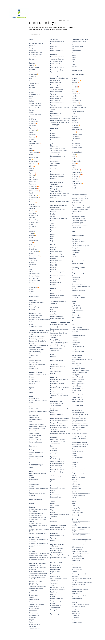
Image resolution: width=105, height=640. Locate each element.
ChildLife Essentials (35, 114)
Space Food (32, 258)
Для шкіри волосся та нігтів (58, 150)
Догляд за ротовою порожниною (60, 118)
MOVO (31, 155)
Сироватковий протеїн (57, 59)
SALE (31, 39)
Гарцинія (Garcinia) (35, 360)
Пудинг (52, 234)
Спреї (31, 324)
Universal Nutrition (34, 280)
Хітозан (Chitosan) (34, 362)
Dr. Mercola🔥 (33, 123)
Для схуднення (55, 163)
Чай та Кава (75, 252)
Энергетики (53, 516)
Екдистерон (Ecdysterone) (37, 578)
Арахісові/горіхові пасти (57, 209)
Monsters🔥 (32, 175)
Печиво (52, 540)
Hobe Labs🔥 (33, 137)
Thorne (31, 267)
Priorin (31, 224)
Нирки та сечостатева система (59, 120)
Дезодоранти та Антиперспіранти (39, 319)
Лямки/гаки (53, 46)
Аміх (30, 78)
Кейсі (52, 369)
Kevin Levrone (33, 161)
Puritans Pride (33, 215)
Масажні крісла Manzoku (80, 321)
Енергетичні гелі (55, 137)
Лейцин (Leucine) (77, 397)
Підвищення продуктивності (80, 589)
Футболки (53, 356)
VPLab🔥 (32, 283)
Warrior (31, 291)
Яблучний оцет (33, 358)
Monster (31, 177)
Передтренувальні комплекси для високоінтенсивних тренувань (38, 545)
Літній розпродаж (35, 499)
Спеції (73, 254)
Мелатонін (32, 626)
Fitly (30, 148)
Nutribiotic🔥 (33, 202)
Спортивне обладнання (36, 302)
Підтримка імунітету (78, 205)
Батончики (54, 172)
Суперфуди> (54, 583)
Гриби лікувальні (55, 113)
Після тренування (56, 360)
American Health (34, 67)
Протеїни (53, 54)
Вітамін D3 (53, 265)
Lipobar (31, 170)
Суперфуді (75, 565)
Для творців (54, 453)
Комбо (31, 390)
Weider (31, 294)
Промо (31, 388)
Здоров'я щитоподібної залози (59, 122)
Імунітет (52, 111)
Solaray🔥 (32, 233)
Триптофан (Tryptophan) (36, 424)
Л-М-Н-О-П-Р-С (76, 308)
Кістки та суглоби (55, 98)
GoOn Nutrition (33, 157)
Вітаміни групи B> (34, 595)
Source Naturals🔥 (34, 251)
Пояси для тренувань (57, 50)
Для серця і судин (77, 200)
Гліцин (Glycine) (34, 437)
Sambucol (32, 231)
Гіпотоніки (32, 549)
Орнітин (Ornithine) (77, 399)
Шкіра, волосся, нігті (56, 96)
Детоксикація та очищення (80, 225)
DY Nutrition (32, 126)
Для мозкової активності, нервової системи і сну (58, 155)
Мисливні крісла (78, 74)
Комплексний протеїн (57, 57)
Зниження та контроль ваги (39, 330)
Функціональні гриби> (36, 588)
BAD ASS (32, 87)
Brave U (31, 96)
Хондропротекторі (34, 624)
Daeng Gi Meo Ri (34, 121)
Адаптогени (54, 581)
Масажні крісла (77, 70)
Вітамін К (53, 267)
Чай (51, 238)
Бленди (31, 48)
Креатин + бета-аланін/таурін (38, 533)
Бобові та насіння (77, 257)
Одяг (52, 354)
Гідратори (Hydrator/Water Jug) (59, 193)
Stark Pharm (33, 260)
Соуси (73, 48)
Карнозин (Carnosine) (35, 442)
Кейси (31, 304)
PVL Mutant (32, 226)
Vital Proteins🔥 (34, 287)
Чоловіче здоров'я (56, 91)
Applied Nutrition (34, 83)
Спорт (31, 471)
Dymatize (32, 128)
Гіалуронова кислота (35, 602)
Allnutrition (32, 69)
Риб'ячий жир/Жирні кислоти (59, 78)
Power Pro (32, 217)
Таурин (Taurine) (34, 417)
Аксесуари (33, 300)
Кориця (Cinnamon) (35, 351)
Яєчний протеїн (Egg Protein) (59, 70)
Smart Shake (33, 249)
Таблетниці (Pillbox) (56, 191)
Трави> (31, 597)
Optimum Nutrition (34, 206)
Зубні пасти (32, 57)
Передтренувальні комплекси (38, 488)
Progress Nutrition (34, 222)
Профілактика (54, 116)
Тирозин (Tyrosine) (34, 431)
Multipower (75, 120)
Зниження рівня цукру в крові (81, 207)
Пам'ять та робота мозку (58, 85)
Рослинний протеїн (56, 61)
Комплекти (33, 446)
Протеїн (31, 477)
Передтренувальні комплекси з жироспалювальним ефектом (39, 554)
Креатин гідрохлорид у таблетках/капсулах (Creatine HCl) (38, 525)
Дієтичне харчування (78, 284)
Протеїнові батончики (57, 174)
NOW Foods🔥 (33, 195)
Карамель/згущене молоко (58, 232)
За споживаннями (34, 629)
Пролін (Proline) (76, 390)
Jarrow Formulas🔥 (35, 152)
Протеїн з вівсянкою (56, 72)
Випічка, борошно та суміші (80, 245)
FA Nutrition (32, 141)
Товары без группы (77, 263)
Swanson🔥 (32, 235)
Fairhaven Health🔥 (35, 143)
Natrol (31, 193)
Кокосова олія (76, 613)
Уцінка (31, 392)
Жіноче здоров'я (55, 124)
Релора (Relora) (34, 368)
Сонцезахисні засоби (35, 326)
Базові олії (32, 45)
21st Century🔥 (33, 74)
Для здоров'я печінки (78, 218)
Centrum (31, 112)
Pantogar (32, 208)
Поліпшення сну (55, 100)
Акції (73, 231)
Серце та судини (55, 82)
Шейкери (32, 309)
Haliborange (32, 135)
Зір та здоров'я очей (56, 89)
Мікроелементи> (34, 599)
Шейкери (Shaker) (55, 189)
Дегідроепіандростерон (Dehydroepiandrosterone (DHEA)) (39, 572)
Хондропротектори (56, 601)
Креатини (53, 377)
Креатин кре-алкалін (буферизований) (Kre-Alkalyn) (38, 516)
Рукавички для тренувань (59, 201)
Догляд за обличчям (35, 52)
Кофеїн (52, 135)
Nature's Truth (76, 123)
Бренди (32, 63)
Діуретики (32, 343)
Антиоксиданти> (34, 608)
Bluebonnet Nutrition (35, 103)
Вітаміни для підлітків (57, 272)
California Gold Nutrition (36, 108)
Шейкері (52, 373)
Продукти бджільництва (79, 315)
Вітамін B (53, 258)
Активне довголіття (57, 76)
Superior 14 (32, 76)
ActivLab (31, 85)
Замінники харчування (58, 205)
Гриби (73, 312)
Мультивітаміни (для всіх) (58, 254)
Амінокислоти (34, 407)
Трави (74, 301)
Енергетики (32, 491)
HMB (30, 422)
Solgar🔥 (32, 242)
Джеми (52, 216)
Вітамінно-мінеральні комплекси (39, 375)
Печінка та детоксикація (57, 103)
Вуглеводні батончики (57, 176)
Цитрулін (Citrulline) (35, 435)
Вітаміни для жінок (56, 251)
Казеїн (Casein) (55, 63)
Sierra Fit (32, 247)
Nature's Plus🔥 (34, 188)
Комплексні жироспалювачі (37, 336)
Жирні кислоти (54, 146)
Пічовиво (53, 178)
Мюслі (52, 225)
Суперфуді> (33, 590)
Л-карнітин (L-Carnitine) (36, 339)
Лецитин (31, 620)
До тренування (34, 537)
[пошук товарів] (74, 34)
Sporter (31, 253)
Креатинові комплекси (36, 513)
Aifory (31, 81)
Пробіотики (32, 617)
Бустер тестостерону (78, 297)
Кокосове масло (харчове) (58, 218)
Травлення (53, 105)
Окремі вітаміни (34, 606)
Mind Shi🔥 (32, 65)
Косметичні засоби (36, 43)
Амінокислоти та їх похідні (37, 586)
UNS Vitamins (33, 278)
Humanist (32, 139)
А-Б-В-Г (74, 303)
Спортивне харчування (80, 273)
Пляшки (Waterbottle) (56, 186)
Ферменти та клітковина (36, 604)
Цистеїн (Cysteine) (35, 440)
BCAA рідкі (32, 403)
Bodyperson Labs (34, 94)
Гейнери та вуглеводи (78, 290)
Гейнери (32, 450)
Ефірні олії (32, 50)
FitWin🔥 (32, 150)
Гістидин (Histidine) (77, 401)
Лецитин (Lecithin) (55, 87)
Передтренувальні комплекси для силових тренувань (38, 558)
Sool (30, 244)
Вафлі (52, 241)
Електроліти (75, 279)
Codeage (31, 101)
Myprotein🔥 (33, 173)
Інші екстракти (76, 317)
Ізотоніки (32, 551)
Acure (31, 72)
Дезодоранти (33, 59)
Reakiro (31, 229)
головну (45, 29)
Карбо (31, 454)
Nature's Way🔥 (34, 186)
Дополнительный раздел (81, 261)
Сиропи (52, 223)
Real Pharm (32, 265)
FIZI (30, 146)
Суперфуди (54, 94)
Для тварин (53, 168)
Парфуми (53, 227)
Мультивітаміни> (34, 613)
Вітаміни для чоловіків (57, 256)
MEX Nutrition (33, 179)
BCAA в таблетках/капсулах (38, 400)
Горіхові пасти (76, 243)
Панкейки (53, 212)
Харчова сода (76, 250)
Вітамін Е (53, 269)
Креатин (31, 486)
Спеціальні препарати (58, 525)
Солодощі (75, 248)
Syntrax (31, 262)
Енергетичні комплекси (57, 131)
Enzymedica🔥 (33, 130)
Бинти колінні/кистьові (57, 42)
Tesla (30, 269)
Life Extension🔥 (34, 164)
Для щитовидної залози (79, 220)
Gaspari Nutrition (34, 296)
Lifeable (31, 168)
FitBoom (74, 116)
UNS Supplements (34, 274)
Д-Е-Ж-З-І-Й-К (76, 306)
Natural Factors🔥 (34, 191)
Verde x (31, 285)
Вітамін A (53, 263)
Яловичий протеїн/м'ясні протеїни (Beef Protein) (57, 66)
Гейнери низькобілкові (36, 452)
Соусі (52, 221)
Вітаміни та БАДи (35, 582)
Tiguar (31, 271)
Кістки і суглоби (76, 202)
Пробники (32, 495)
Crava (31, 117)
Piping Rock (32, 213)
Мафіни (52, 214)
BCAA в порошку (34, 398)
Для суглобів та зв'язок (57, 148)
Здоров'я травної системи (80, 209)
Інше (51, 48)
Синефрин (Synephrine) (36, 349)
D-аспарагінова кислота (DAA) (38, 575)
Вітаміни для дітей (56, 260)
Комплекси (53, 165)
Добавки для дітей (77, 223)
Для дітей (32, 377)
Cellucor (31, 110)
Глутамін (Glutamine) (35, 419)
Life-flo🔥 (32, 166)
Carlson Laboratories (35, 105)
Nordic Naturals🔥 (34, 197)
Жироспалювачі (34, 484)
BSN (30, 99)
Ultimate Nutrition (34, 276)
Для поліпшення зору (78, 216)
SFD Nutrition (33, 238)
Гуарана (52, 133)
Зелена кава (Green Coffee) (58, 333)
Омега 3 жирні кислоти (57, 439)
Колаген (31, 622)
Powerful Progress (34, 220)
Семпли (74, 497)
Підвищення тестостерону (37, 493)
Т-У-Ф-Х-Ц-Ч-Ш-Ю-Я (78, 310)
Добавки (53, 144)
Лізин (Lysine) (33, 415)
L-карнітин (75, 293)
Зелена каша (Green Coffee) (37, 341)
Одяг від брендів (34, 307)
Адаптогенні (33, 611)
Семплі (74, 282)
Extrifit (31, 132)
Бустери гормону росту (57, 529)
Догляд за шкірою (34, 317)
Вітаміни (31, 379)
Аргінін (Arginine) (34, 409)
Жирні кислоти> (34, 615)
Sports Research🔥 (35, 256)
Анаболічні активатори (57, 527)
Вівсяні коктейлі (34, 459)
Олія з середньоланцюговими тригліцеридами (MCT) (38, 346)
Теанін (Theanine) (34, 433)
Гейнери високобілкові (36, 456)
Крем (52, 446)
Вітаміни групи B (34, 381)
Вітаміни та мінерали (36, 372)
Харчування (76, 239)
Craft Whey (32, 119)
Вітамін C (53, 247)
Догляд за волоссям (35, 54)
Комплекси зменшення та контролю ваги (37, 354)
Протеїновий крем (55, 230)
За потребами (54, 610)
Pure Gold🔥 (33, 211)
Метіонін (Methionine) (78, 384)
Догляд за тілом (35, 313)
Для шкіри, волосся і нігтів (80, 198)
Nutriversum (32, 184)
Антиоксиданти (55, 80)
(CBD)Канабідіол (34, 584)
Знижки (32, 463)
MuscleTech (32, 182)
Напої (52, 236)
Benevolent (32, 90)
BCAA (31, 396)
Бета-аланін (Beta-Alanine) (37, 428)
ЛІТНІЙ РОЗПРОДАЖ (36, 465)
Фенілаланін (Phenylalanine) (37, 426)
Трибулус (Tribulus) (35, 565)
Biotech (31, 92)
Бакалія (74, 602)
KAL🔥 (31, 159)
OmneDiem (32, 204)
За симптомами (77, 192)
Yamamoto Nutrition (77, 152)
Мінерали (32, 384)
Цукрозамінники (55, 207)
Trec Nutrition (76, 143)
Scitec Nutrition (33, 240)
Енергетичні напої (55, 140)
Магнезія (53, 44)
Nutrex (31, 200)
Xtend (31, 289)
